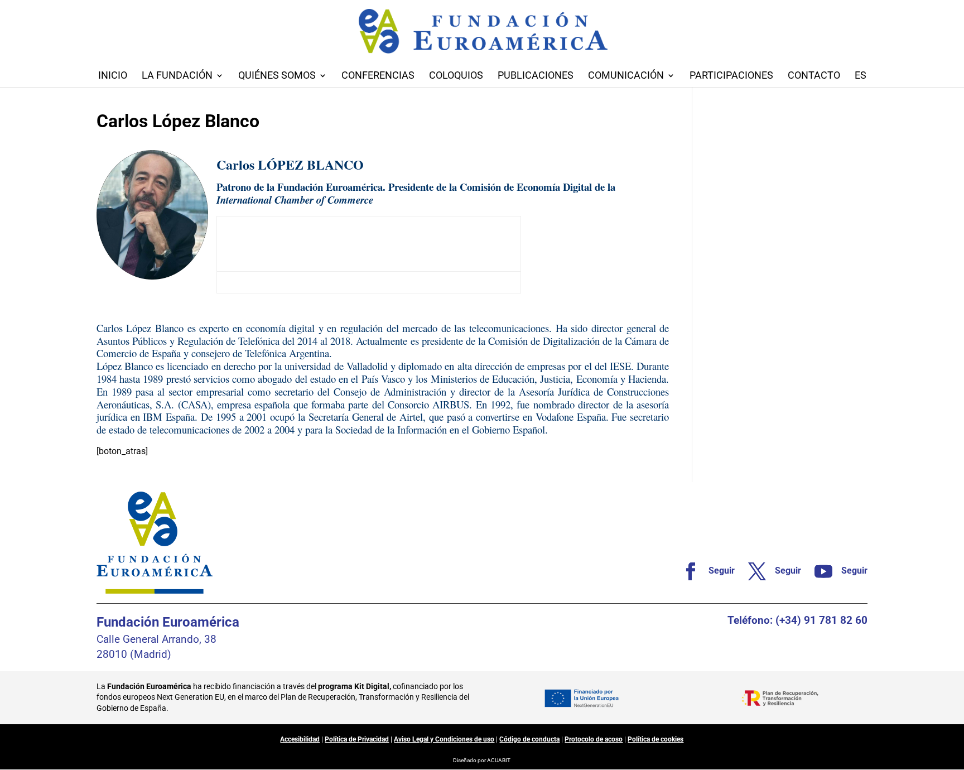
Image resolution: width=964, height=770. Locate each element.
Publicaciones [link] (535, 76)
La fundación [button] (177, 76)
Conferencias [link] (377, 76)
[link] (704, 571)
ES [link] (860, 76)
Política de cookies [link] (655, 739)
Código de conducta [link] (529, 739)
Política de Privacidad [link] (357, 739)
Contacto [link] (814, 76)
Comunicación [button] (626, 76)
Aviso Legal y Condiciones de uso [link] (444, 739)
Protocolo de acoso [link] (594, 739)
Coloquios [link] (456, 76)
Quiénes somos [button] (277, 76)
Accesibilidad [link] (300, 739)
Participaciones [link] (731, 76)
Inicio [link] (112, 76)
